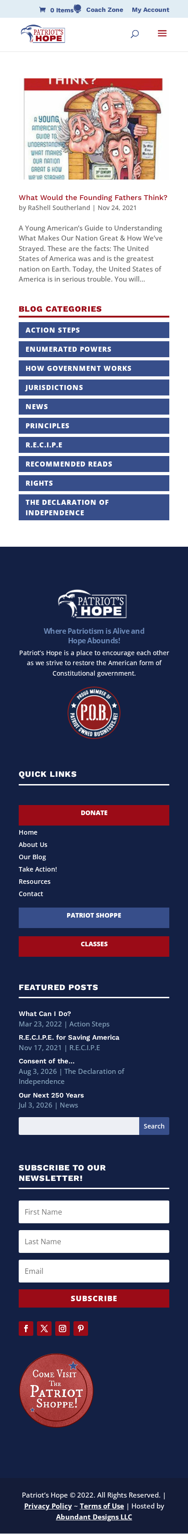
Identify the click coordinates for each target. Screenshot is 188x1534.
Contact (31, 894)
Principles (48, 425)
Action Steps (53, 329)
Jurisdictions (55, 387)
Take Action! (38, 869)
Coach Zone (104, 9)
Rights (39, 482)
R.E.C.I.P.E (44, 444)
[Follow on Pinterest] (80, 1328)
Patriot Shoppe (94, 915)
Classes (94, 943)
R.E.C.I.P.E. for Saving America (69, 1037)
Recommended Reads (69, 463)
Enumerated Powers (69, 349)
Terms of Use (102, 1505)
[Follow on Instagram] (62, 1328)
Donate (94, 812)
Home (28, 832)
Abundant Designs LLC (94, 1516)
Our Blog (32, 857)
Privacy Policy (48, 1505)
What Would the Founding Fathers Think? (93, 197)
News (37, 406)
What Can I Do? (45, 1014)
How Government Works (79, 368)
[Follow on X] (44, 1328)
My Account (150, 9)
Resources (35, 882)
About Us (33, 845)
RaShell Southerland (59, 207)
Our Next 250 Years (51, 1095)
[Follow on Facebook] (26, 1328)
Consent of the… (47, 1061)
